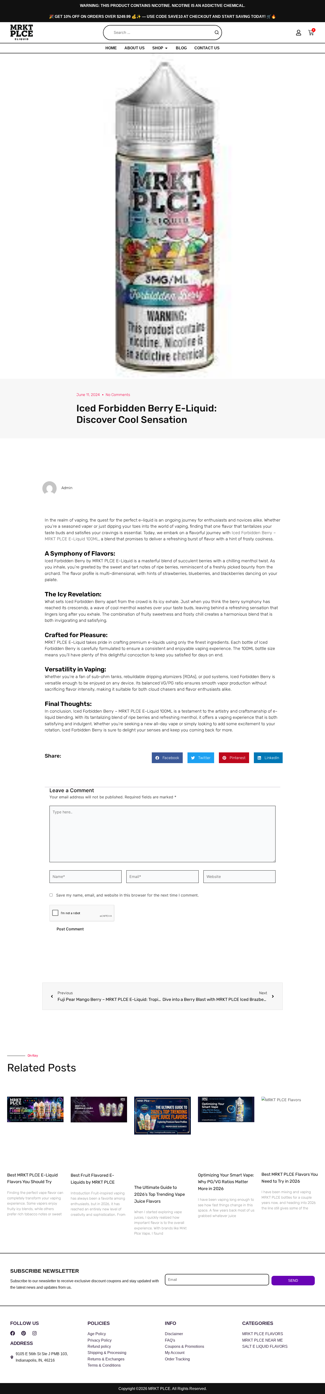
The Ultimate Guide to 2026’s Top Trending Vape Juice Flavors (159, 1194)
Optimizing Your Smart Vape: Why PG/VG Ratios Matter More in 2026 (226, 1181)
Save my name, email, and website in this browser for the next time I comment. (127, 895)
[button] (167, 757)
